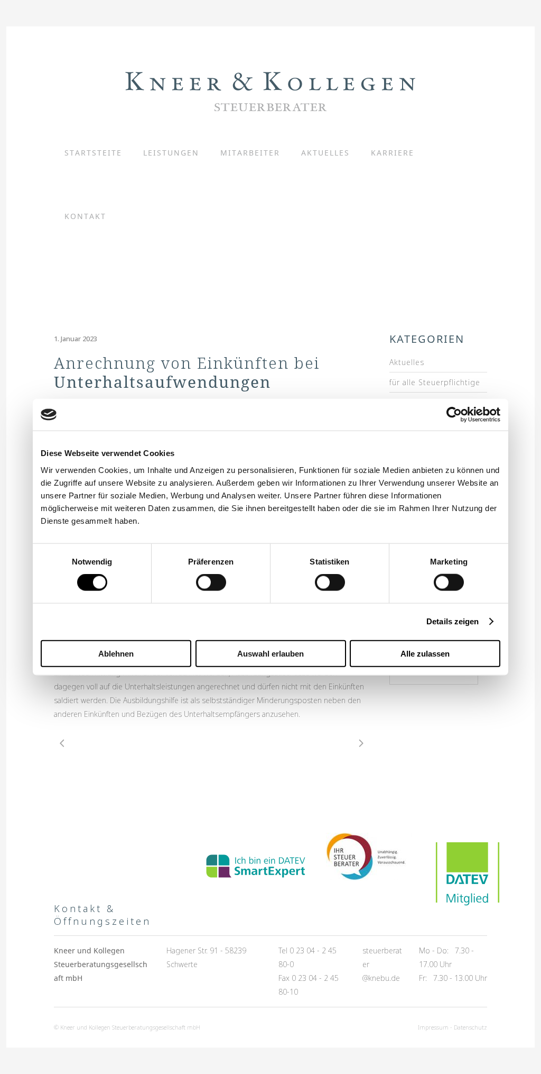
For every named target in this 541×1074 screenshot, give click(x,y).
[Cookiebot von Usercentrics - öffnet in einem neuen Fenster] (454, 415)
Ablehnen (116, 653)
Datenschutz (470, 1027)
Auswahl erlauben (270, 653)
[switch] (211, 582)
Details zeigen (452, 621)
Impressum (433, 1027)
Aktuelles (406, 362)
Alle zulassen (425, 653)
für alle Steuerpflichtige (434, 382)
